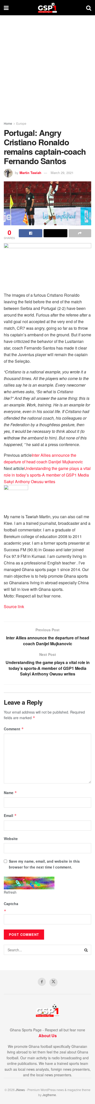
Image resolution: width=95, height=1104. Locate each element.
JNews (20, 1089)
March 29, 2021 (62, 172)
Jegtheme (49, 1095)
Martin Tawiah (30, 172)
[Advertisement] (47, 65)
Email (10, 815)
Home (8, 123)
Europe (21, 123)
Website (11, 838)
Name (10, 792)
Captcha (11, 903)
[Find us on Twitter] (53, 982)
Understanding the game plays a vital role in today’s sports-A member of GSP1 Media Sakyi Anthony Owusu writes (47, 474)
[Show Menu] (6, 7)
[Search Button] (88, 7)
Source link (14, 606)
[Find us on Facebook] (42, 982)
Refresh (10, 892)
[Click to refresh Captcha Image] (29, 883)
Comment (14, 728)
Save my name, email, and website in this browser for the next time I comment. (44, 864)
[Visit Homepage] (47, 8)
